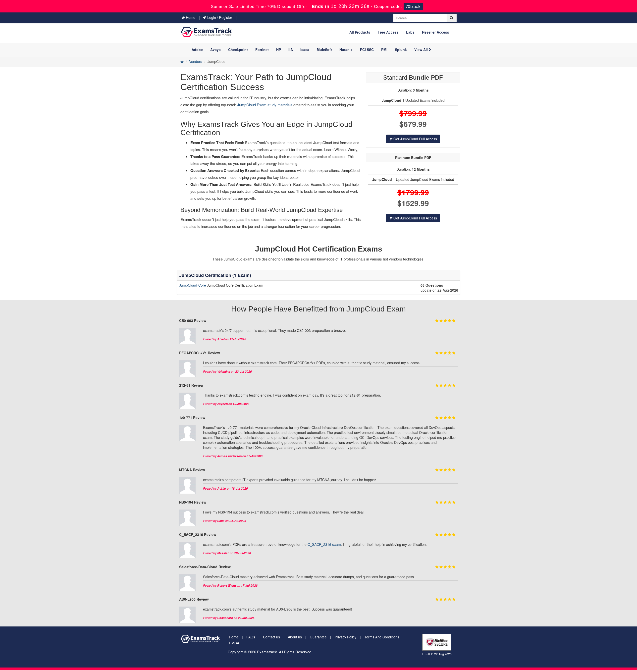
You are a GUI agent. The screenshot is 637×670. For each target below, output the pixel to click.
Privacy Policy (345, 636)
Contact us (271, 636)
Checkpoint (238, 49)
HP (278, 49)
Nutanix (346, 49)
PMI (384, 49)
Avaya (215, 49)
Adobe (197, 49)
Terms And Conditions (381, 636)
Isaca (304, 49)
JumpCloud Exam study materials (265, 104)
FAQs (250, 636)
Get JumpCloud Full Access (414, 138)
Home (190, 17)
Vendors (195, 61)
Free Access (388, 32)
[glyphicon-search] (452, 18)
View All (421, 49)
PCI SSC (367, 49)
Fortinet (262, 49)
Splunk (401, 49)
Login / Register (219, 17)
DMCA (234, 642)
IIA (290, 49)
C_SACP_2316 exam (324, 544)
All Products (359, 32)
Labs (410, 32)
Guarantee (318, 636)
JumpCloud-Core (193, 285)
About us (295, 636)
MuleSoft (324, 49)
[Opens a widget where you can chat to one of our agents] (603, 641)
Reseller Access (435, 32)
